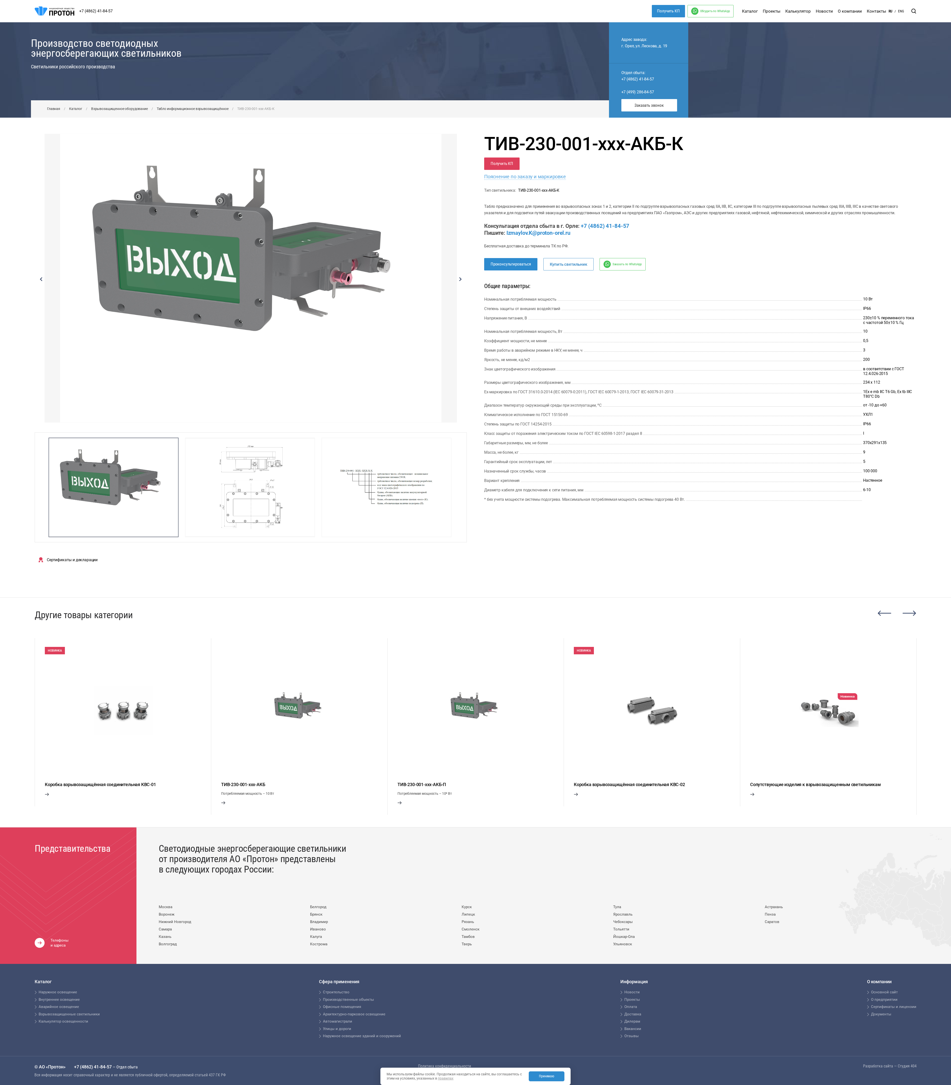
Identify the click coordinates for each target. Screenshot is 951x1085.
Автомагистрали (337, 1021)
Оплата (630, 1007)
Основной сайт (884, 992)
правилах (445, 1078)
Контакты (876, 11)
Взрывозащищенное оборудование (119, 109)
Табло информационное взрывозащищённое (193, 109)
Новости (824, 11)
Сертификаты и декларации (72, 559)
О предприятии (884, 999)
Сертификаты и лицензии (893, 1007)
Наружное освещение (58, 992)
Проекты (771, 11)
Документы (881, 1014)
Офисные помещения (342, 1007)
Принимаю (546, 1076)
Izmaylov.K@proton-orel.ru (538, 233)
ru (890, 11)
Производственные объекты (348, 999)
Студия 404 (907, 1066)
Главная (53, 109)
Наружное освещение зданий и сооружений (362, 1036)
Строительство (336, 992)
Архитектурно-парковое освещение (354, 1014)
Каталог (750, 11)
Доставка (632, 1014)
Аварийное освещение (59, 1007)
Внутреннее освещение (59, 999)
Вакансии (632, 1029)
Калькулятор (798, 11)
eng (901, 11)
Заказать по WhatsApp (627, 264)
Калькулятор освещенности (63, 1021)
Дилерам (632, 1021)
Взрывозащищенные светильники (69, 1014)
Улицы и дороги (337, 1029)
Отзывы (631, 1036)
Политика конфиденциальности (444, 1066)
